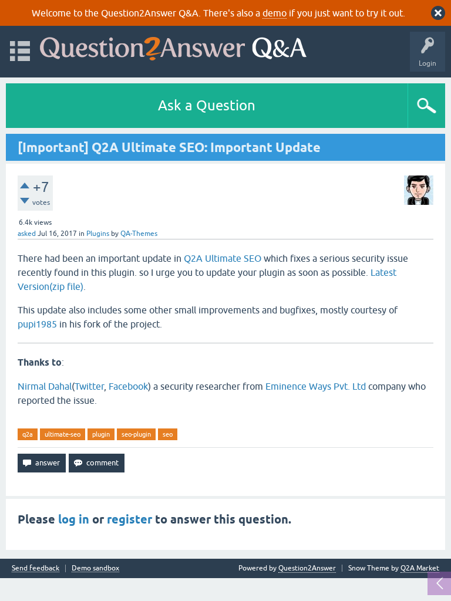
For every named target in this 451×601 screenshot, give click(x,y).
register (129, 519)
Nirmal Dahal (45, 386)
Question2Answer (307, 568)
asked (27, 233)
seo (168, 434)
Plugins (97, 233)
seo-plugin (136, 434)
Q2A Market (419, 568)
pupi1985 (37, 324)
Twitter (89, 386)
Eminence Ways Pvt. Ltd (315, 386)
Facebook (128, 386)
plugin (101, 434)
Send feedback (35, 568)
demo (274, 13)
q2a (27, 434)
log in (73, 519)
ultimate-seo (62, 434)
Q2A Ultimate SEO (222, 258)
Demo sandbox (95, 568)
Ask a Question (206, 105)
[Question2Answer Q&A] (173, 46)
